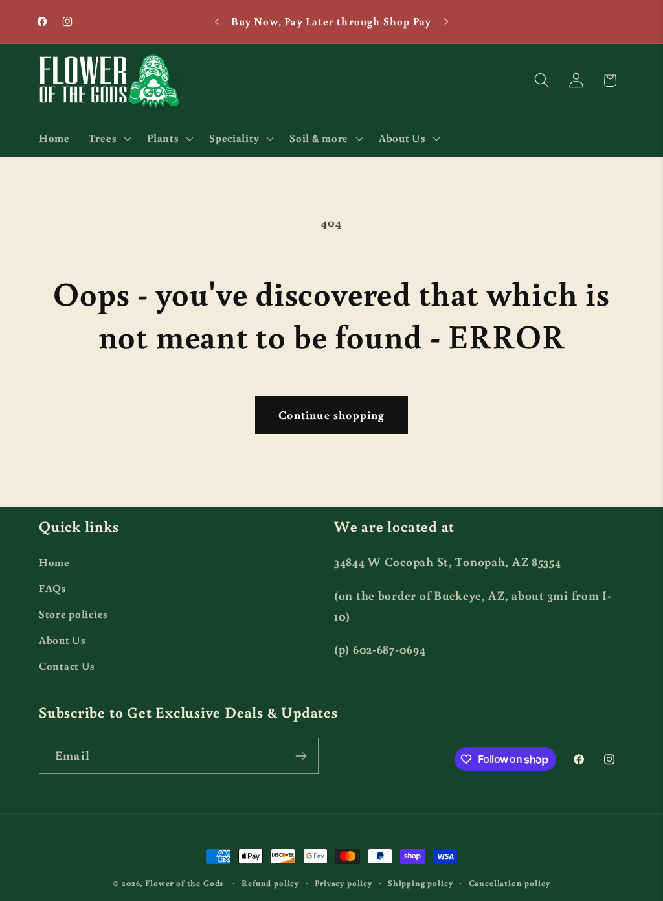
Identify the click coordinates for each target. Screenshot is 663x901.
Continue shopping (331, 414)
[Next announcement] (446, 22)
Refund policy (270, 883)
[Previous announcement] (217, 22)
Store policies (73, 614)
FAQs (53, 588)
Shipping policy (420, 883)
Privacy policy (343, 883)
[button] (108, 138)
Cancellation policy (509, 883)
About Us (62, 640)
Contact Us (67, 666)
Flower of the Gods (184, 883)
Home (54, 562)
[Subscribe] (301, 756)
